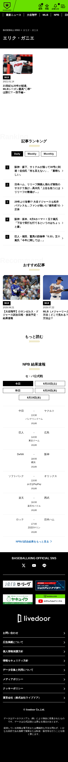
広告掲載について (13, 642)
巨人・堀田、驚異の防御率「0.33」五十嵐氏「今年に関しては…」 (37, 238)
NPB (56, 14)
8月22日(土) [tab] (50, 383)
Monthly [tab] (49, 153)
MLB (45, 14)
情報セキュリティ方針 (15, 660)
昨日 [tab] (17, 390)
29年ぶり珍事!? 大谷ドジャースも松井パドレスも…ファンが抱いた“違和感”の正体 (37, 205)
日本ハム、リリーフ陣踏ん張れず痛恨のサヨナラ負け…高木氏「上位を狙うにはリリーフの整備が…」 (37, 188)
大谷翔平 (32, 14)
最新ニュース (13, 14)
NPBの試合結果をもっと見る (32, 541)
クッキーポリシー (13, 688)
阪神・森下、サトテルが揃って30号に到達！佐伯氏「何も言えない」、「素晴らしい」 (38, 170)
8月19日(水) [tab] (34, 397)
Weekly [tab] (32, 153)
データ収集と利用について (18, 669)
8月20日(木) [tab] (50, 390)
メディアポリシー (13, 679)
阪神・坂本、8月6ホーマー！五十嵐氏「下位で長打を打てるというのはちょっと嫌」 (37, 223)
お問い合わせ (10, 632)
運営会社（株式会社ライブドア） (22, 697)
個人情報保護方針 (13, 651)
